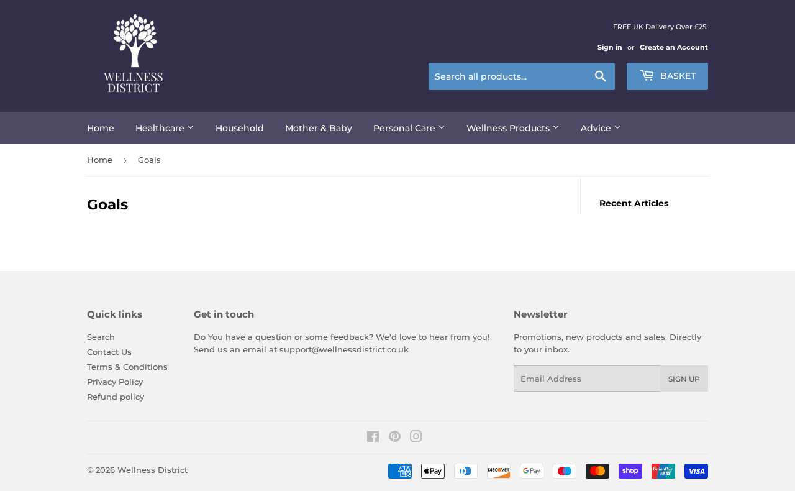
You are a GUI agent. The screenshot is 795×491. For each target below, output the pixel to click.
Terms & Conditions (127, 367)
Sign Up (684, 378)
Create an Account (674, 47)
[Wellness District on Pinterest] (394, 438)
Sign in (609, 47)
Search (101, 337)
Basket (677, 75)
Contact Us (109, 352)
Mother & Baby (318, 128)
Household (240, 128)
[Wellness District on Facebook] (372, 438)
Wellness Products (509, 128)
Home (100, 128)
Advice (597, 128)
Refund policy (115, 397)
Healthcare (161, 128)
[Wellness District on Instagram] (416, 438)
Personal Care (405, 128)
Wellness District (152, 470)
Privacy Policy (115, 382)
